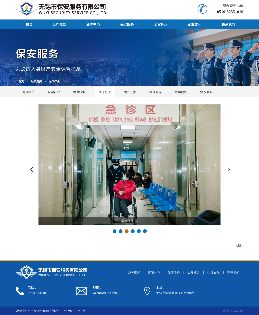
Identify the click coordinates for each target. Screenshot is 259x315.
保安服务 (127, 24)
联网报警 (181, 92)
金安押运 (161, 24)
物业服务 (155, 92)
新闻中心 (93, 24)
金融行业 (54, 92)
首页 (29, 24)
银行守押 (130, 92)
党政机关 (28, 92)
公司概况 (59, 24)
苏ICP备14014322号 (74, 310)
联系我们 (228, 24)
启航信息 (238, 310)
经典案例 (36, 81)
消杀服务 (206, 92)
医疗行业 (54, 81)
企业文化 (194, 24)
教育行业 (79, 92)
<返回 (239, 245)
